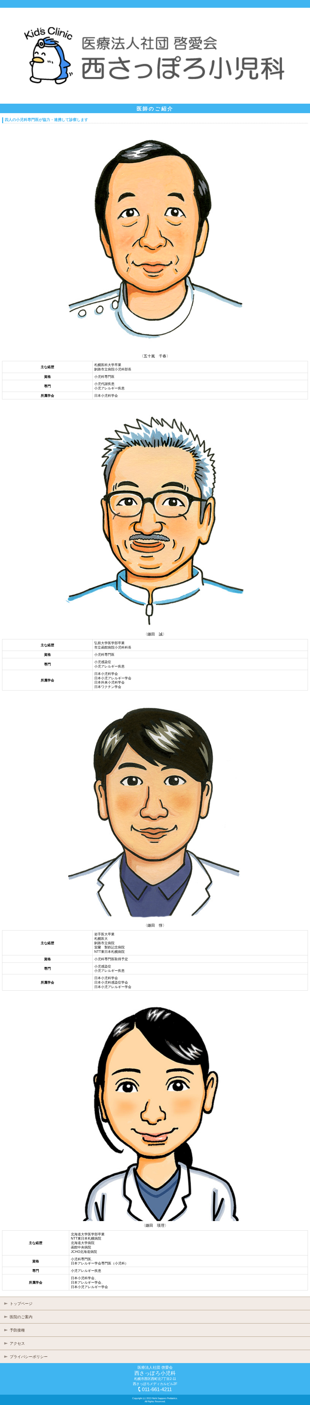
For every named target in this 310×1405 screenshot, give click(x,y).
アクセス (17, 1343)
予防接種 (17, 1330)
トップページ (21, 1304)
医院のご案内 (21, 1317)
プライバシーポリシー (29, 1357)
